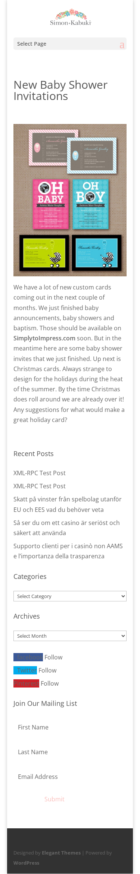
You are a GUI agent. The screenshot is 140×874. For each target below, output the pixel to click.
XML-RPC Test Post (39, 473)
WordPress (26, 862)
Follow (53, 657)
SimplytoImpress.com (44, 338)
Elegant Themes (61, 852)
